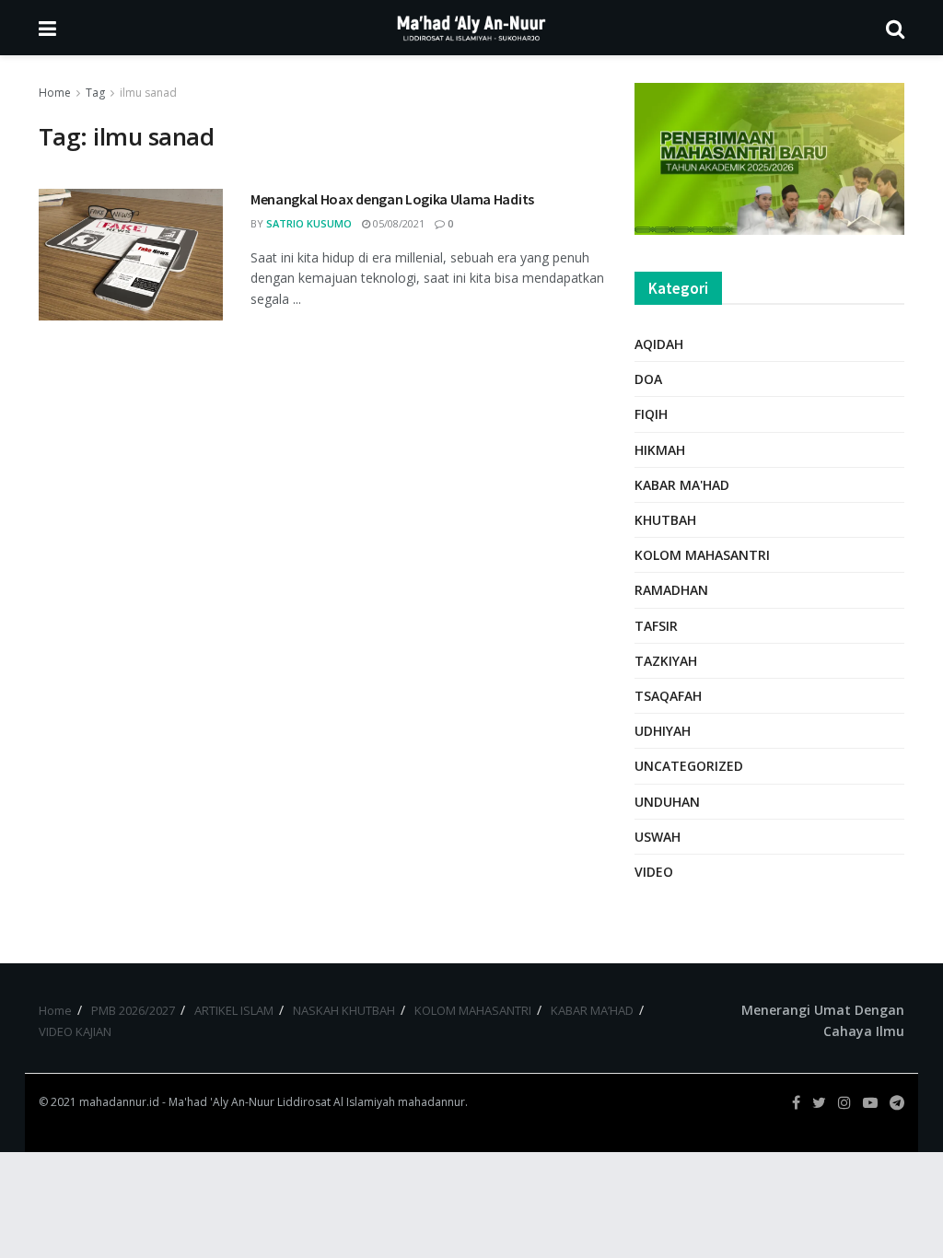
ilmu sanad (148, 92)
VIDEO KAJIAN (75, 1031)
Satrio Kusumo (309, 223)
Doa (648, 379)
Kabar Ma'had (681, 485)
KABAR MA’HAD (592, 1010)
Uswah (657, 836)
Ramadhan (671, 590)
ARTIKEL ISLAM (234, 1010)
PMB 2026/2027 (133, 1010)
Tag (95, 92)
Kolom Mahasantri (702, 555)
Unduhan (667, 801)
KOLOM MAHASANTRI (472, 1010)
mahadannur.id (119, 1102)
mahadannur (431, 1102)
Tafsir (656, 626)
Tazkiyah (665, 661)
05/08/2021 (397, 223)
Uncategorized (688, 766)
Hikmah (659, 450)
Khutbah (665, 520)
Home (55, 92)
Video (653, 871)
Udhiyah (662, 731)
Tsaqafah (668, 696)
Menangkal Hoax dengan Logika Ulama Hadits (392, 199)
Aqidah (658, 344)
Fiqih (651, 414)
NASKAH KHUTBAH (344, 1010)
